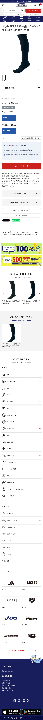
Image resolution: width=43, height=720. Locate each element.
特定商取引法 (6, 688)
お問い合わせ (6, 683)
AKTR (35, 14)
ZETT (37, 232)
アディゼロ (7, 14)
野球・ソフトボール (13, 232)
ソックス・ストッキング (27, 232)
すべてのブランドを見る (15, 650)
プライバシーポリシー (9, 691)
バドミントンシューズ (26, 14)
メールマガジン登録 (8, 685)
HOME (4, 232)
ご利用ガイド (6, 680)
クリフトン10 (16, 14)
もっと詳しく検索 (33, 10)
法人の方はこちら (7, 671)
